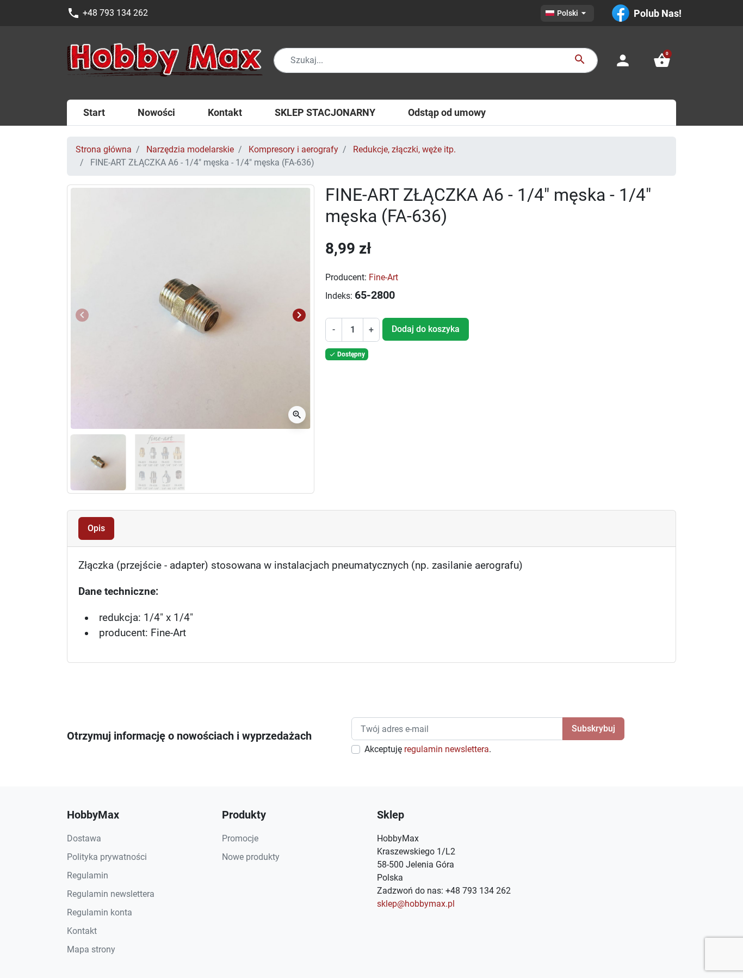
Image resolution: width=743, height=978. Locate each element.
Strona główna (104, 149)
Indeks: (338, 296)
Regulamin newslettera (110, 894)
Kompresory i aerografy (293, 149)
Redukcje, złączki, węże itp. (404, 149)
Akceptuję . (427, 749)
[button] (662, 60)
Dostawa (84, 838)
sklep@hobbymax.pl (416, 904)
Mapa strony (91, 949)
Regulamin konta (99, 912)
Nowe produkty (251, 857)
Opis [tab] (96, 528)
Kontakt (82, 931)
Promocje (240, 838)
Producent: (346, 277)
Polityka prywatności (107, 857)
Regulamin (87, 875)
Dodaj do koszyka (426, 329)
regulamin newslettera (446, 749)
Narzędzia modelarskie (190, 149)
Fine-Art (383, 277)
